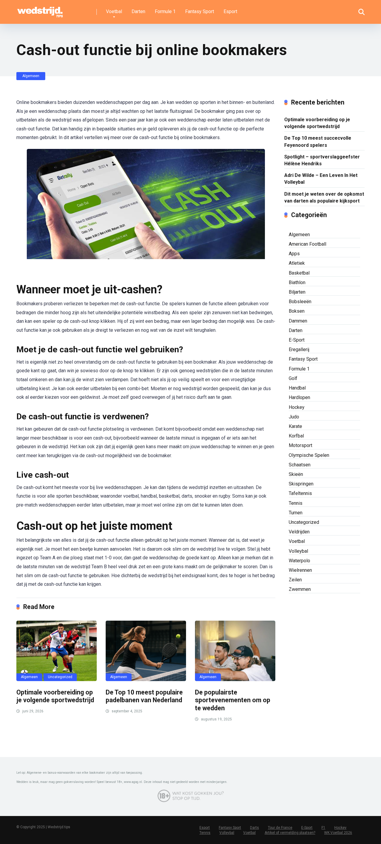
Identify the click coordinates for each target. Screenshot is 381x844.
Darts (254, 828)
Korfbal (296, 436)
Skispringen (301, 484)
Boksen (297, 311)
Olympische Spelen (309, 455)
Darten (138, 11)
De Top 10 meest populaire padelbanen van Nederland (144, 696)
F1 (323, 828)
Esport (230, 11)
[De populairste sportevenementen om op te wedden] (235, 651)
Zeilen (295, 580)
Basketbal (299, 273)
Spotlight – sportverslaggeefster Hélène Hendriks (322, 160)
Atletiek (297, 263)
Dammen (298, 321)
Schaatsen (299, 465)
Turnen (295, 513)
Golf (293, 378)
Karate (295, 426)
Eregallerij (299, 349)
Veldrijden (299, 532)
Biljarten (297, 292)
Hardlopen (299, 397)
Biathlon (297, 282)
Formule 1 (165, 11)
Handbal (297, 388)
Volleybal (298, 551)
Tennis (295, 503)
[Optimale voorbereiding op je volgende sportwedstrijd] (56, 651)
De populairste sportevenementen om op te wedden (232, 700)
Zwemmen (300, 589)
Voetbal (114, 11)
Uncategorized (60, 677)
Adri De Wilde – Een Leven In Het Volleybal (320, 178)
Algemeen (30, 76)
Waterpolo (299, 560)
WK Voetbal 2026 (338, 833)
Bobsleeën (300, 301)
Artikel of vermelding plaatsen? (290, 833)
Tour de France (280, 828)
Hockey (297, 407)
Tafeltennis (300, 493)
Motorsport (300, 445)
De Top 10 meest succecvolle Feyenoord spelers (317, 141)
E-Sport (297, 340)
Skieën (296, 474)
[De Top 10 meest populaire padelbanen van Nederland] (146, 651)
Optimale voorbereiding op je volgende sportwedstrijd (55, 696)
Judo (294, 417)
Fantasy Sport (199, 11)
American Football (307, 244)
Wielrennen (300, 570)
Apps (294, 253)
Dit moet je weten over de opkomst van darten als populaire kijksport (324, 197)
